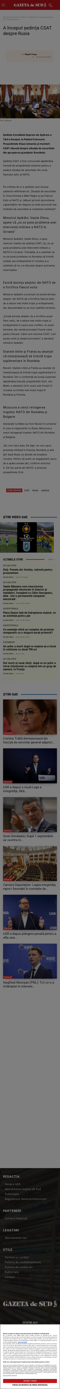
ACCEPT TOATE (30, 1381)
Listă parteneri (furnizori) (10, 1375)
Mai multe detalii (22, 1342)
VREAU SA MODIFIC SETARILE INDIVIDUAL (30, 1385)
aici (48, 1352)
